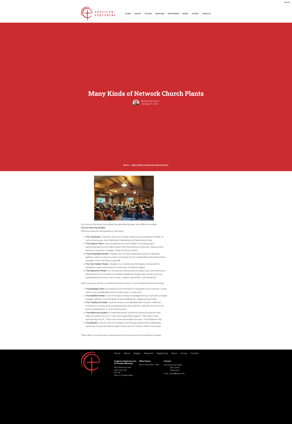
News (185, 13)
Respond (159, 13)
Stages (148, 13)
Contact (206, 13)
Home (128, 13)
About (137, 13)
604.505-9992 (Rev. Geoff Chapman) (176, 367)
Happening (173, 13)
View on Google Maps (123, 375)
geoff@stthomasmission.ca (178, 373)
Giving (195, 13)
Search (287, 2)
